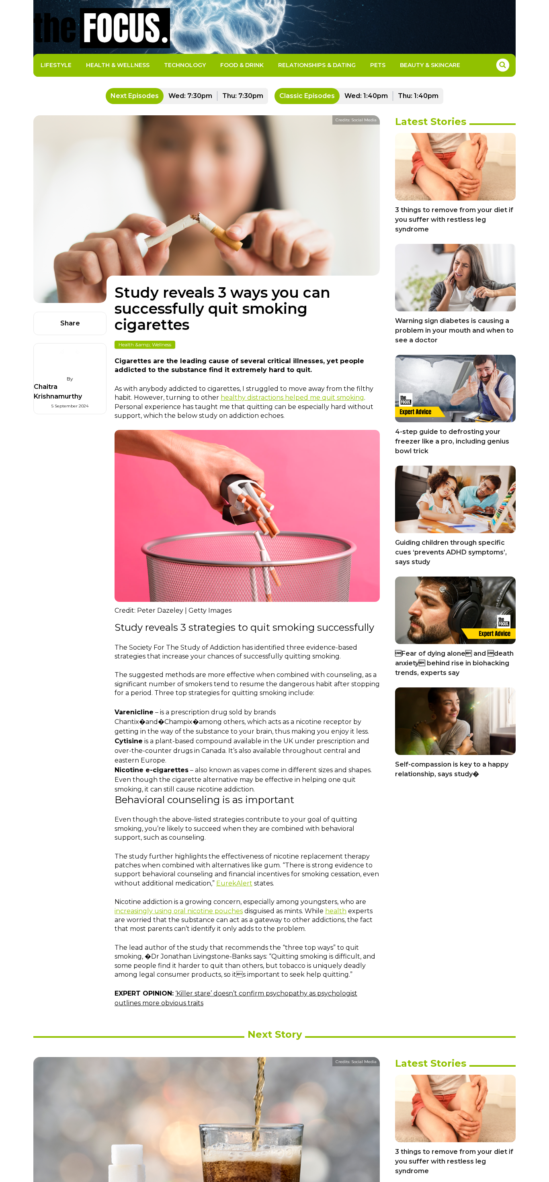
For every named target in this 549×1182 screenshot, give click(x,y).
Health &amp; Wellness (145, 345)
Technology (185, 65)
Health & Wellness (118, 65)
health (335, 911)
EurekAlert (234, 883)
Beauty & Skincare (430, 65)
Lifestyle (56, 65)
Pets (377, 65)
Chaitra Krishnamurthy (58, 391)
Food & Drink (242, 65)
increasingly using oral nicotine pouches (179, 911)
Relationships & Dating (317, 65)
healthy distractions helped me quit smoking (292, 397)
